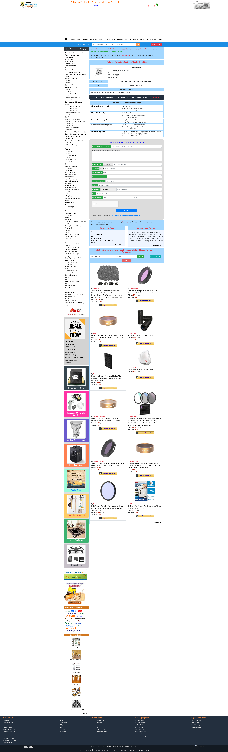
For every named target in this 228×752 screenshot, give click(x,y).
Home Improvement (76, 515)
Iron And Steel (70, 185)
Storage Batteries (71, 266)
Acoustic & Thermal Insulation (75, 53)
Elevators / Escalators (76, 709)
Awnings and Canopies (72, 72)
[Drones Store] (76, 554)
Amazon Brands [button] (155, 256)
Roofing (67, 245)
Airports (62, 720)
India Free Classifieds (141, 733)
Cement (72, 39)
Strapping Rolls (70, 264)
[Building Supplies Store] (76, 429)
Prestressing (69, 228)
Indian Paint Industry (8, 733)
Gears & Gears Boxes (72, 162)
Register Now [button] (156, 44)
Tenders (135, 39)
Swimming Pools (70, 273)
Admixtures (69, 57)
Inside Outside (96, 238)
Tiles (66, 283)
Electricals (68, 130)
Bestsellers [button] (126, 260)
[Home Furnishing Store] (76, 529)
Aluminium (68, 68)
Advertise (97, 750)
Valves (108, 39)
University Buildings (101, 731)
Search (140, 256)
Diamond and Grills (71, 125)
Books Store (76, 490)
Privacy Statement (143, 750)
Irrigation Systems (71, 187)
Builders (67, 76)
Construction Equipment (76, 697)
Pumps (67, 230)
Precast (67, 224)
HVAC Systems (70, 172)
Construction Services (72, 113)
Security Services (71, 249)
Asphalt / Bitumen (71, 70)
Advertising (69, 61)
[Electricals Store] (76, 454)
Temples (98, 727)
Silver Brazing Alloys (72, 254)
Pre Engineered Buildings (73, 226)
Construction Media (71, 108)
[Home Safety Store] (76, 377)
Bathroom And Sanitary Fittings (75, 74)
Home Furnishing (76, 540)
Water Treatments (117, 39)
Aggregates (69, 59)
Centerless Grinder (71, 87)
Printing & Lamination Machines (75, 221)
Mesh (67, 200)
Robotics (68, 239)
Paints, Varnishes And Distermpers (102, 240)
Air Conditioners (70, 66)
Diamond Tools (70, 123)
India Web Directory (140, 736)
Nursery (67, 204)
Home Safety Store (76, 388)
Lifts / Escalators (70, 196)
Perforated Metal (71, 213)
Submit (126, 210)
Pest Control (69, 215)
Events (141, 39)
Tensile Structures (71, 275)
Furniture (68, 153)
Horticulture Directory (9, 731)
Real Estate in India (8, 738)
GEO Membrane (70, 155)
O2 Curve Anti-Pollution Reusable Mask (140, 369)
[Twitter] (27, 746)
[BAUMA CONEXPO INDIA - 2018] (75, 574)
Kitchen (76, 647)
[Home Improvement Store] (76, 504)
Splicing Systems (71, 262)
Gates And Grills (70, 160)
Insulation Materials (71, 179)
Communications (70, 93)
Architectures (64, 722)
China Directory (195, 722)
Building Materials (71, 78)
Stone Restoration (71, 271)
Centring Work (70, 85)
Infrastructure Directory (9, 740)
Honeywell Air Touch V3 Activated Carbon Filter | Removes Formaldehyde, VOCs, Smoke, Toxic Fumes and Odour (106, 378)
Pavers (67, 211)
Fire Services (69, 147)
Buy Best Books (139, 725)
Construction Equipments (73, 100)
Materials (101, 39)
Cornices (68, 117)
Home (92, 49)
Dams (61, 727)
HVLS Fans (68, 170)
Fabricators (69, 138)
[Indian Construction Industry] (28, 5)
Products (128, 39)
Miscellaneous (69, 202)
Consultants (69, 115)
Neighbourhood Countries (10, 736)
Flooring (68, 149)
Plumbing (68, 219)
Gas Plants (68, 157)
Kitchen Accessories (72, 189)
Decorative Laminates (72, 119)
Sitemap (132, 750)
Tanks (67, 277)
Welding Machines (71, 301)
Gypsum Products (71, 166)
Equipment (93, 39)
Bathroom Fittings (76, 660)
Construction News (8, 725)
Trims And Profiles (71, 288)
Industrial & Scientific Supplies (76, 414)
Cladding (68, 89)
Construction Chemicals (73, 98)
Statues (98, 725)
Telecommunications (72, 281)
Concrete (68, 95)
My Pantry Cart (139, 727)
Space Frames (70, 260)
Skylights (68, 256)
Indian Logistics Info (140, 731)
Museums (63, 731)
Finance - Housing (71, 145)
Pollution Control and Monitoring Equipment (135, 49)
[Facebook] (25, 746)
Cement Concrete (97, 234)
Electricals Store (76, 465)
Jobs (146, 39)
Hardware (68, 168)
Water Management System (74, 294)
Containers (68, 91)
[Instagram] (30, 746)
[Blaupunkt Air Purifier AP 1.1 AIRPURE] (145, 320)
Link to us (105, 750)
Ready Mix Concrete (72, 234)
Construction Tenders (9, 729)
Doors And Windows (72, 128)
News (161, 39)
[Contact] (152, 5)
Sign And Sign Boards (72, 251)
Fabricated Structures (72, 136)
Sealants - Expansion (72, 247)
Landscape (68, 192)
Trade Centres (100, 729)
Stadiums (99, 722)
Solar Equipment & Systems (74, 258)
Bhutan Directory (196, 720)
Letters (67, 194)
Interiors (68, 183)
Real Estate (153, 39)
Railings (67, 232)
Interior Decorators (71, 181)
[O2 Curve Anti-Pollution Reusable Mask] (145, 357)
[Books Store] (76, 479)
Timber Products (70, 286)
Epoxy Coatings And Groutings (75, 134)
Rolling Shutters (70, 241)
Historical (62, 729)
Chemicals (84, 39)
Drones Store (76, 565)
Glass (67, 164)
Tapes (67, 279)
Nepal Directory (195, 725)
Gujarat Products (7, 727)
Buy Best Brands (139, 720)
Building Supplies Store (76, 440)
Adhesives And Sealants (73, 55)
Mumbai (154, 49)
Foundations (69, 151)
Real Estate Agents (71, 236)
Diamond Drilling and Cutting (75, 121)
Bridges (62, 725)
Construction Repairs (72, 110)
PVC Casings (69, 207)
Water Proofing (70, 296)
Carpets (67, 81)
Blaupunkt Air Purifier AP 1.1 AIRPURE (140, 335)
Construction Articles (8, 742)
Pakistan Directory (196, 727)
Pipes (67, 217)
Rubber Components (72, 243)
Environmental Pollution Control (75, 132)
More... (85, 713)
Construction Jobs (8, 722)
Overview (88, 750)
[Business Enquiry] (75, 593)
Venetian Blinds (70, 292)
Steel (78, 39)
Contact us (123, 750)
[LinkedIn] (32, 746)
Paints (67, 209)
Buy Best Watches (140, 729)
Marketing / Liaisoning (72, 198)
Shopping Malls (100, 720)
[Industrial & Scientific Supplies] (76, 402)
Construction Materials (72, 106)
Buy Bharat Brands (140, 722)
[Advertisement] (114, 23)
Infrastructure (69, 177)
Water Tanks (69, 298)
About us (114, 750)
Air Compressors (70, 63)
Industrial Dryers (70, 174)
